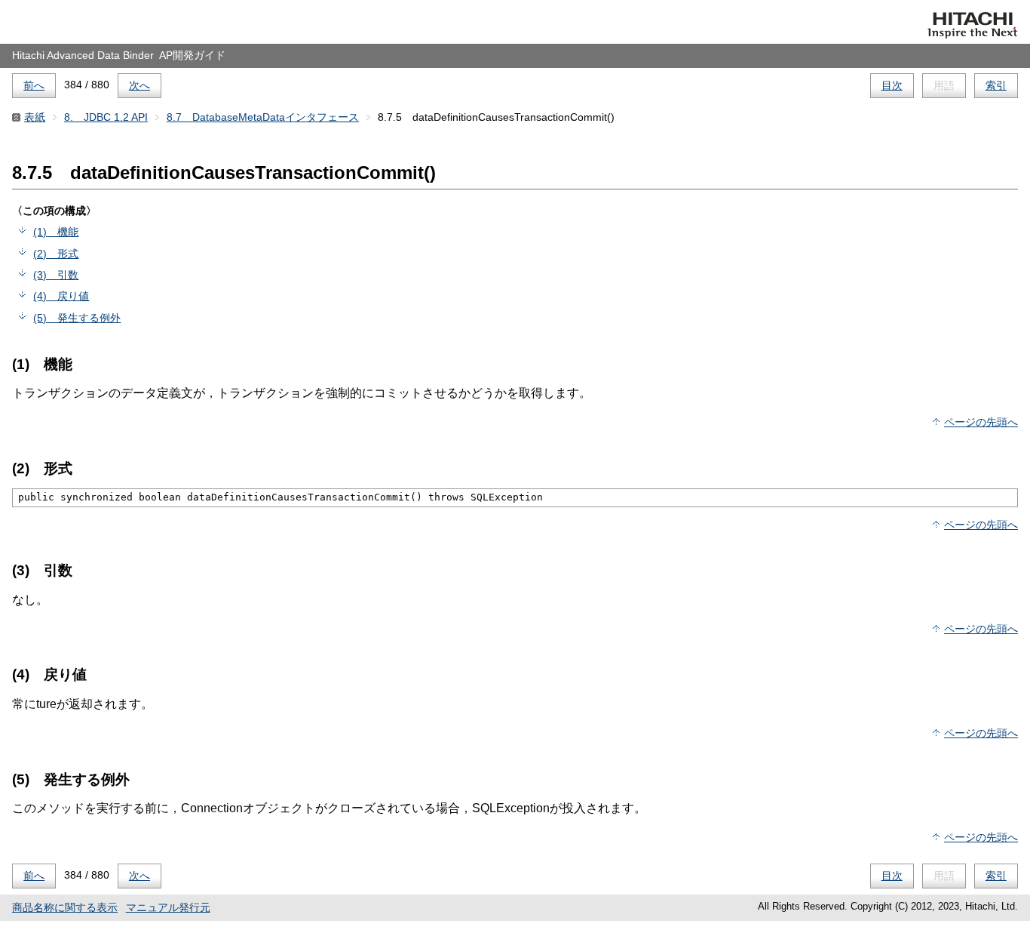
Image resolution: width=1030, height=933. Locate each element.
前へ (33, 85)
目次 (892, 85)
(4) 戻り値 (61, 296)
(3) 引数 (55, 275)
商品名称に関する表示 (65, 907)
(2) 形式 (55, 254)
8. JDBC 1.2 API (106, 117)
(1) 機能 (55, 232)
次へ (139, 85)
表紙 (34, 117)
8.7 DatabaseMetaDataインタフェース (263, 117)
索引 (996, 85)
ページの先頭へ (981, 422)
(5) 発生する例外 (77, 318)
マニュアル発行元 (168, 907)
